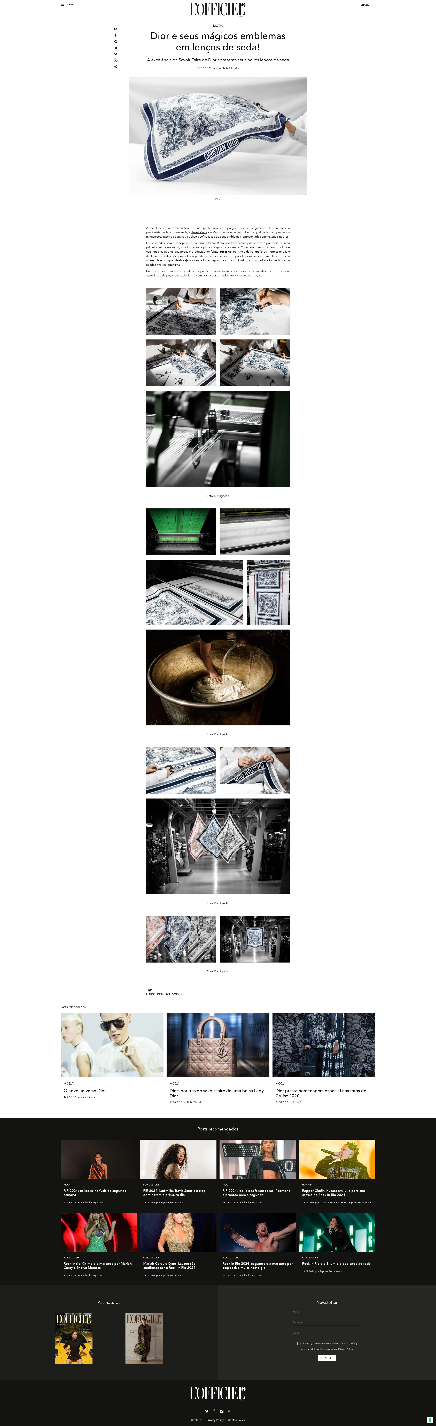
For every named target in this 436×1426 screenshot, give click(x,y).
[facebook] (115, 36)
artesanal (225, 251)
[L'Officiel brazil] (218, 9)
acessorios (173, 994)
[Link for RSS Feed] (229, 1411)
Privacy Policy (345, 1349)
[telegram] (115, 67)
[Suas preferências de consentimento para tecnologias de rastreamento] (430, 1420)
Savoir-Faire (199, 232)
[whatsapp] (115, 61)
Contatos (196, 1420)
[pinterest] (115, 42)
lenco (150, 994)
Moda (218, 26)
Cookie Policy (236, 1420)
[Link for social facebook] (214, 1412)
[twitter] (115, 54)
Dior (178, 243)
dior (160, 994)
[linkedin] (115, 48)
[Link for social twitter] (206, 1412)
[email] (115, 29)
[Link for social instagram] (221, 1412)
